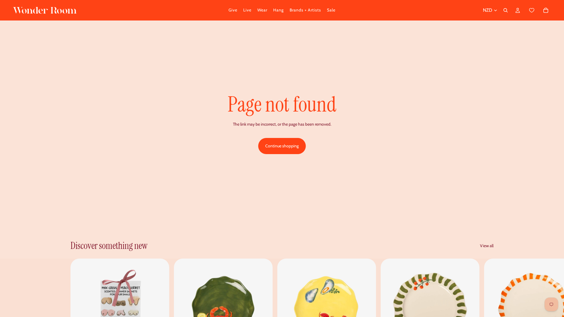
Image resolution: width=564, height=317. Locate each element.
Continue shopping (282, 146)
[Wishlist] (532, 10)
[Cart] (538, 10)
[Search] (505, 10)
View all (487, 245)
